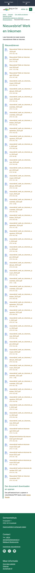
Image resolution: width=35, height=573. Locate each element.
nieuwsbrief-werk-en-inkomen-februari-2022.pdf (20, 454)
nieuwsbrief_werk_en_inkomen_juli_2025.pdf (20, 146)
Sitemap (6, 566)
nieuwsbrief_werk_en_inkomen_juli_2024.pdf (20, 241)
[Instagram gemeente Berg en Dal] (9, 551)
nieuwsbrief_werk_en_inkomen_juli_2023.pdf (20, 320)
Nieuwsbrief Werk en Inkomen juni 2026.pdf (19, 59)
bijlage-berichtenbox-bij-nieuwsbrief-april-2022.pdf (20, 439)
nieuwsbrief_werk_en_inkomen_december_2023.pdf (20, 281)
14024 (8, 537)
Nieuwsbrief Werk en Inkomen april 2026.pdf (19, 75)
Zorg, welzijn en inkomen (21, 14)
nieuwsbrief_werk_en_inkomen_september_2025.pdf (20, 130)
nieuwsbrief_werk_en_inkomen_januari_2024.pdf (20, 273)
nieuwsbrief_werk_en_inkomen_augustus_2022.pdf (20, 399)
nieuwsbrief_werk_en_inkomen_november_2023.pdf (20, 288)
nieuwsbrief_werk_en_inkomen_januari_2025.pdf (20, 194)
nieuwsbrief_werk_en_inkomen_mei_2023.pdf (20, 336)
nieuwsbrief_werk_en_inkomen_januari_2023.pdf (20, 367)
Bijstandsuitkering (7, 19)
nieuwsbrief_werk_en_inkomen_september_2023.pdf (20, 304)
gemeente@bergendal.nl (11, 540)
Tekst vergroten (26, 2)
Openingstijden (8, 527)
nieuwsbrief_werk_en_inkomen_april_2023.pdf (20, 344)
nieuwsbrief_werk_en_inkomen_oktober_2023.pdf (20, 296)
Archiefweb (6, 569)
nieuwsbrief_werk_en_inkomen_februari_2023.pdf (20, 360)
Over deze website (9, 564)
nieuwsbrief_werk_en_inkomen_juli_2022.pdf (20, 407)
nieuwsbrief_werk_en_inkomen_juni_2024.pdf (20, 249)
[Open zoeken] (30, 9)
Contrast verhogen (8, 2)
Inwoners (10, 14)
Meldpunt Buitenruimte (10, 542)
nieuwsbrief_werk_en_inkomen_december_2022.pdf (20, 375)
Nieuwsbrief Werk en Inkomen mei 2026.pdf (19, 67)
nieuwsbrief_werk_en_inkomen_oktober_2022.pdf (20, 391)
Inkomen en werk (7, 16)
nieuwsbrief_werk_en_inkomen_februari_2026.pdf (20, 91)
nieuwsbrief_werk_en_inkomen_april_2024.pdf (20, 257)
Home (4, 14)
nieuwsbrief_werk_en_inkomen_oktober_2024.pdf (20, 217)
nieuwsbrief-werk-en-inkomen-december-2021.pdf (20, 470)
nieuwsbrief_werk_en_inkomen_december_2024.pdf (20, 202)
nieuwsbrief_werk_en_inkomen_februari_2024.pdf (20, 265)
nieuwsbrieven (15, 547)
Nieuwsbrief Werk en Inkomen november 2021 (19, 478)
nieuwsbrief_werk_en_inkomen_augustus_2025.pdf (20, 138)
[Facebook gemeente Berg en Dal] (4, 551)
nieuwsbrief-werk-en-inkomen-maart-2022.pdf (19, 447)
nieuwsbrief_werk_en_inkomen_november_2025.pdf (20, 115)
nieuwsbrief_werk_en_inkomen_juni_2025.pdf (20, 154)
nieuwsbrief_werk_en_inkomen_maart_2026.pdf (20, 83)
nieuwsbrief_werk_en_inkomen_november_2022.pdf (20, 383)
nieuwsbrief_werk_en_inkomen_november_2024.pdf (20, 209)
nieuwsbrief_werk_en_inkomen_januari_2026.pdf (20, 99)
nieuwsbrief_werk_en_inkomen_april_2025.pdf (20, 170)
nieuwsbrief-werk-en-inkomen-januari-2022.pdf (20, 462)
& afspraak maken (19, 527)
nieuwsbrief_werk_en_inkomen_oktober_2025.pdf (20, 122)
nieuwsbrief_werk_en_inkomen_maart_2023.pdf (20, 352)
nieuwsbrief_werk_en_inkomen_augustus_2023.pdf (20, 312)
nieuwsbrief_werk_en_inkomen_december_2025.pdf (20, 107)
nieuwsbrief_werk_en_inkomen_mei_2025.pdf (20, 162)
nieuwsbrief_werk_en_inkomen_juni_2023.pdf (20, 328)
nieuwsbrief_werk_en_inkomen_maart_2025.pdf (20, 178)
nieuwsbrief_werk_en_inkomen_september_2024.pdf (20, 225)
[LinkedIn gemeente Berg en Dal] (14, 551)
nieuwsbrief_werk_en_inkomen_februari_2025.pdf (20, 186)
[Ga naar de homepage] (10, 9)
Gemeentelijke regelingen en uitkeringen (13, 18)
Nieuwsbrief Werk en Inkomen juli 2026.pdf (20, 51)
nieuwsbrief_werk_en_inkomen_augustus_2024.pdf (20, 233)
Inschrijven (7, 547)
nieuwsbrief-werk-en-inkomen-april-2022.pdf (19, 431)
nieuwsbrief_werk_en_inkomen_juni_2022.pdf (20, 415)
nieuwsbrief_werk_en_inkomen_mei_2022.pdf (20, 423)
